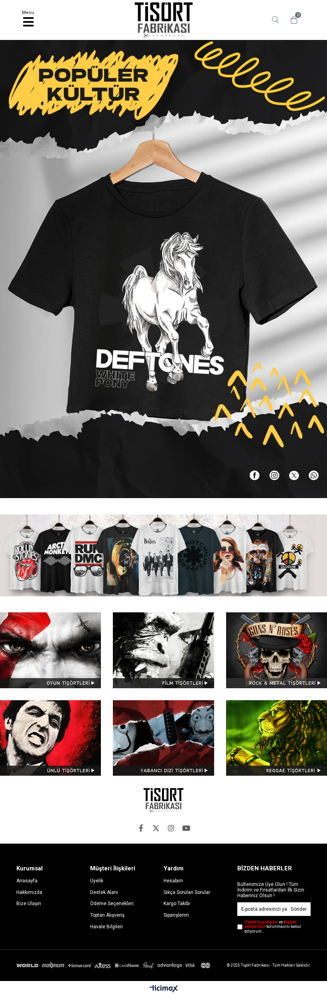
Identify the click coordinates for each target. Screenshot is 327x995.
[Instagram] (171, 828)
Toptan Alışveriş (107, 915)
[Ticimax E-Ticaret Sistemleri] (164, 989)
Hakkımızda (29, 892)
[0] (292, 20)
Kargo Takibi (177, 903)
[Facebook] (140, 828)
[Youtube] (186, 828)
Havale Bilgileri (106, 926)
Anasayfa (26, 881)
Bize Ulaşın (28, 903)
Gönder (299, 909)
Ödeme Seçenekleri (112, 903)
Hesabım (173, 881)
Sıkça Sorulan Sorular (187, 892)
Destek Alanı (104, 892)
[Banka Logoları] (114, 965)
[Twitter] (156, 828)
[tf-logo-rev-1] (163, 800)
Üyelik (96, 881)
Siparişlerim (176, 915)
